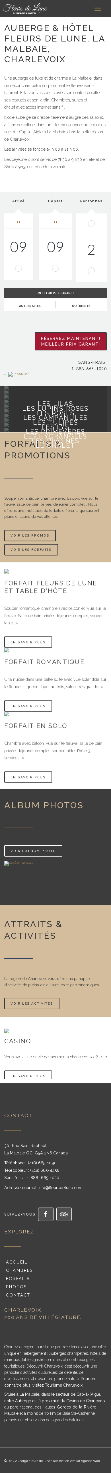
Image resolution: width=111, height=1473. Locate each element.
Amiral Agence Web (85, 1461)
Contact (17, 1295)
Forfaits (17, 1278)
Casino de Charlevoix (85, 1401)
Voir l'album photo (33, 851)
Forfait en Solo (35, 725)
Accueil (15, 1262)
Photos (15, 1286)
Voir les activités (32, 1003)
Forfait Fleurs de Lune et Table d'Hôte (50, 586)
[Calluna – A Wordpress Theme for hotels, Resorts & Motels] (9, 8)
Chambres (18, 1270)
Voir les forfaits (31, 549)
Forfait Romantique (44, 661)
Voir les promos (30, 535)
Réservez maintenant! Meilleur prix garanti (70, 341)
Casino (17, 1041)
